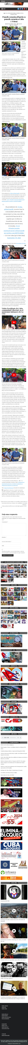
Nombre (4, 537)
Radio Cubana (5, 1005)
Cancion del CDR (5, 901)
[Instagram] (22, 9)
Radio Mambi (5, 1015)
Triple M (4, 1033)
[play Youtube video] (14, 322)
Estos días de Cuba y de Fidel (7, 775)
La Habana (17, 493)
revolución (7, 496)
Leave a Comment (14, 25)
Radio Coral (4, 1025)
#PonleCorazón (13, 199)
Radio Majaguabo (6, 1035)
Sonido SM (4, 1023)
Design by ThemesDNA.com (14, 1043)
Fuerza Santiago (5, 1018)
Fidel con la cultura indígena (7, 744)
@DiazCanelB (16, 193)
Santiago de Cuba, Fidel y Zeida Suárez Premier (12, 770)
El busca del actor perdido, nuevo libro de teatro (13, 960)
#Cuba (11, 193)
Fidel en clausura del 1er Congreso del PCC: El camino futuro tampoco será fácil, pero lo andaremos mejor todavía (13, 763)
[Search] (26, 9)
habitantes (12, 493)
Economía (18, 13)
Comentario (5, 522)
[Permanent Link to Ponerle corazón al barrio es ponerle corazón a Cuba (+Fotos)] (14, 33)
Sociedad (12, 14)
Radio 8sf (4, 1007)
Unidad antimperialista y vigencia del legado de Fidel (13, 751)
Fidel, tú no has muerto (7, 978)
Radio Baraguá (5, 1026)
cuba (18, 491)
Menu (4, 1)
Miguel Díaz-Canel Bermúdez (8, 494)
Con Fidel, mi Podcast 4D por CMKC (9, 772)
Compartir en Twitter (11, 483)
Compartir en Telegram (12, 485)
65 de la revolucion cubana (10, 13)
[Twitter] (18, 9)
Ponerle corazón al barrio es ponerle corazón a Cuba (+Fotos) (14, 19)
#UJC (8, 199)
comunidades (14, 491)
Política (21, 13)
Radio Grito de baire (6, 1017)
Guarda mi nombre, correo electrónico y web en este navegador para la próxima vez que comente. (13, 552)
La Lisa (22, 493)
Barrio (8, 490)
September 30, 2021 (14, 238)
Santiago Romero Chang (11, 23)
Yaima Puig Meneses (8, 487)
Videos (15, 14)
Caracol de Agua (5, 1028)
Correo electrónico (6, 541)
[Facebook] (20, 9)
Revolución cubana (15, 496)
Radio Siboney (5, 1014)
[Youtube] (24, 9)
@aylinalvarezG (20, 199)
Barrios (12, 490)
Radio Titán (4, 1008)
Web (3, 545)
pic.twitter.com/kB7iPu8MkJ (14, 201)
